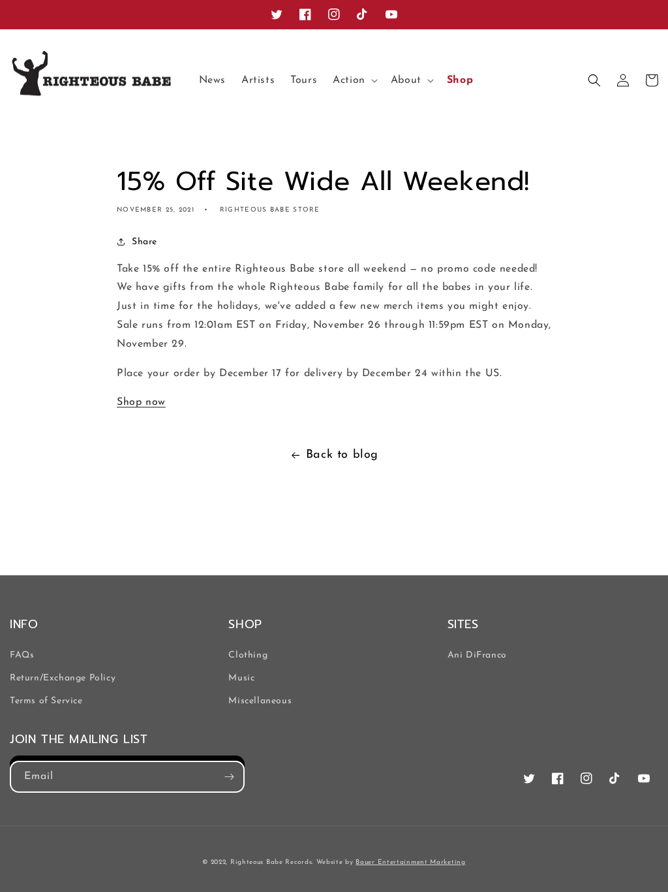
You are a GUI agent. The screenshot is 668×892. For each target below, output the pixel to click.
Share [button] (144, 242)
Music (241, 678)
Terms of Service (46, 701)
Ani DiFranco (477, 655)
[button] (354, 80)
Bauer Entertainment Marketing (410, 862)
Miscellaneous (260, 701)
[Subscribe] (229, 777)
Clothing (247, 655)
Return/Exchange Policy (62, 678)
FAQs (22, 655)
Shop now (141, 402)
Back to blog (342, 455)
